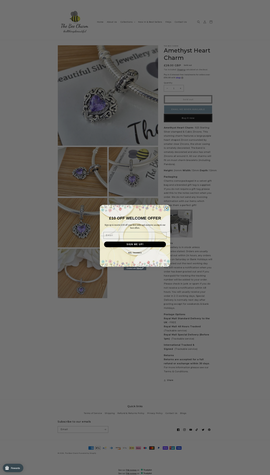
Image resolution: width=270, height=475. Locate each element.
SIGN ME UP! (135, 244)
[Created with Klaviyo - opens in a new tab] (135, 268)
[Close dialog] (167, 208)
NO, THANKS (135, 253)
